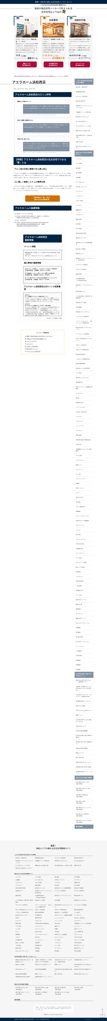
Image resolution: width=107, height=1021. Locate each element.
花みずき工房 (79, 497)
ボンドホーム (79, 613)
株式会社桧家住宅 (80, 354)
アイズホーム (79, 191)
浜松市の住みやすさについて (83, 762)
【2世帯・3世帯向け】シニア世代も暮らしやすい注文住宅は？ (83, 688)
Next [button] (38, 30)
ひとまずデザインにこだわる (83, 126)
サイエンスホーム (80, 539)
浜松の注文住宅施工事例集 (84, 777)
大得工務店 (79, 655)
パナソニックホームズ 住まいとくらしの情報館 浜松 (84, 322)
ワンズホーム (79, 393)
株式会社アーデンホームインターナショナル (84, 106)
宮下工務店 (79, 228)
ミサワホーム (79, 576)
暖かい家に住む (80, 757)
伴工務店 (78, 502)
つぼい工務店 (79, 200)
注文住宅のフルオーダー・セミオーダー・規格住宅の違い (84, 695)
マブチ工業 (79, 455)
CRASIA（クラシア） (81, 186)
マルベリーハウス (80, 478)
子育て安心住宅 (80, 544)
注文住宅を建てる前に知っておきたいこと (84, 674)
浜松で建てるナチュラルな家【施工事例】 (83, 821)
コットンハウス (80, 425)
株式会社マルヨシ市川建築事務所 (84, 243)
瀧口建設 (78, 168)
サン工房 (78, 474)
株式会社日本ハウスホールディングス (84, 328)
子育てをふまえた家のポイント (84, 710)
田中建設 (78, 632)
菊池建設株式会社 (80, 91)
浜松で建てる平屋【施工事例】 (80, 802)
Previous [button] (16, 30)
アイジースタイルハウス (82, 516)
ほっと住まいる (80, 182)
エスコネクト (79, 430)
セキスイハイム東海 (81, 562)
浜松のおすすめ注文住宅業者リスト (37, 338)
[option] (27, 30)
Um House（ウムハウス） (83, 641)
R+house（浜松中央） (82, 412)
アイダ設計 (79, 373)
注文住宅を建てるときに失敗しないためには (84, 720)
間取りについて (80, 753)
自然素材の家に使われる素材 (83, 767)
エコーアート (79, 469)
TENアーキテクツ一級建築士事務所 (84, 387)
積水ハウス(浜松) (80, 567)
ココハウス (30, 344)
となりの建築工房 (80, 506)
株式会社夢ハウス (80, 291)
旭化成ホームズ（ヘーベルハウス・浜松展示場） (84, 259)
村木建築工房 (79, 382)
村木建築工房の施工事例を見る (53, 64)
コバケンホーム (80, 460)
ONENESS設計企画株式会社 (83, 439)
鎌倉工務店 (79, 219)
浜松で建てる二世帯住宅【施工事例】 (82, 815)
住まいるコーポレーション (83, 623)
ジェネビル (79, 205)
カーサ (77, 492)
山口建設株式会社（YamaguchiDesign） (81, 279)
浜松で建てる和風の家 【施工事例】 (82, 795)
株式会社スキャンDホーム (83, 311)
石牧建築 (78, 660)
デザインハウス (80, 525)
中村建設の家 (79, 548)
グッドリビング (80, 553)
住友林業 (78, 571)
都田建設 (78, 511)
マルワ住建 (79, 163)
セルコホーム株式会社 (82, 96)
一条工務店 (79, 585)
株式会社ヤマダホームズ (82, 116)
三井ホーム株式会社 (32, 346)
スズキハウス (79, 421)
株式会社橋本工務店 (81, 233)
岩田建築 (78, 664)
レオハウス (79, 416)
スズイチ (78, 530)
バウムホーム (79, 214)
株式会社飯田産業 (80, 363)
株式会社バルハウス (81, 238)
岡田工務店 (79, 435)
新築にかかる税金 (80, 705)
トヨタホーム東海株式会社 (83, 359)
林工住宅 (78, 534)
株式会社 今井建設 (81, 249)
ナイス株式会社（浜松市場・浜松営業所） (84, 297)
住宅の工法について (81, 726)
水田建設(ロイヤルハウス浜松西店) (83, 450)
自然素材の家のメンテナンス (83, 701)
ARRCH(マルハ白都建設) (82, 520)
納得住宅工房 (79, 402)
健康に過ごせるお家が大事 (83, 130)
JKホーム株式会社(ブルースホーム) (84, 339)
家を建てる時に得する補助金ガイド (84, 742)
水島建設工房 (79, 590)
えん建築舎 (79, 651)
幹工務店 (78, 224)
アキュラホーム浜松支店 (33, 351)
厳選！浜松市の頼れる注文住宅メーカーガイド (53, 2)
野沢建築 (78, 609)
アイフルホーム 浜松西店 (82, 334)
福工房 (77, 398)
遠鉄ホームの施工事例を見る (26, 64)
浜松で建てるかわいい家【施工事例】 (82, 782)
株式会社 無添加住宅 (82, 87)
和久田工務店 (79, 637)
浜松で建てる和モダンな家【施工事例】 (83, 789)
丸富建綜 (78, 627)
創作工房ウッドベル (32, 349)
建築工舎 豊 (79, 604)
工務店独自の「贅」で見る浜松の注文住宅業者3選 (41, 198)
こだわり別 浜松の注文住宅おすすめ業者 (84, 81)
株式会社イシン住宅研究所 (83, 368)
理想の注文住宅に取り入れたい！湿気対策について (83, 681)
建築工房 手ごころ (81, 618)
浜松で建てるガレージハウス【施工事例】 (83, 808)
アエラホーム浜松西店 (82, 264)
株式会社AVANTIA (80, 101)
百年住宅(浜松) (80, 581)
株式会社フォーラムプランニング (84, 285)
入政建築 (78, 177)
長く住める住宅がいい (82, 121)
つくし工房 (79, 595)
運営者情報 (79, 826)
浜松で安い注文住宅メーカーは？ (83, 147)
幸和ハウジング (80, 488)
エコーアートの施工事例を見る (80, 64)
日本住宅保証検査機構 (82, 730)
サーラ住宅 (79, 558)
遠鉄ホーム (79, 465)
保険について (79, 715)
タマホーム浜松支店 (81, 269)
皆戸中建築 (79, 172)
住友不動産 (79, 307)
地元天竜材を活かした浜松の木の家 (84, 136)
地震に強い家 (79, 141)
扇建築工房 (79, 210)
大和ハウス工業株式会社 (82, 349)
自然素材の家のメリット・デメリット (84, 772)
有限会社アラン (80, 253)
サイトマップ (88, 1019)
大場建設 (78, 669)
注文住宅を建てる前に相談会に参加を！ (84, 736)
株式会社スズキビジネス (82, 377)
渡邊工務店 (79, 274)
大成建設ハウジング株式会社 (83, 112)
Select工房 (78, 444)
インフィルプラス (32, 341)
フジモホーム (79, 196)
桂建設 (77, 483)
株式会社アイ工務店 (81, 302)
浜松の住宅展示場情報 (82, 748)
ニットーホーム (80, 646)
